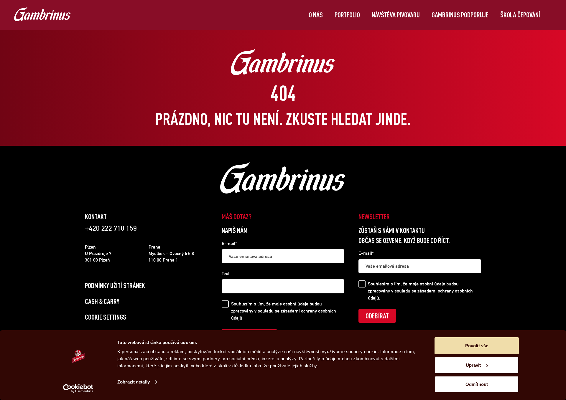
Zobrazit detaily (133, 381)
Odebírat (377, 316)
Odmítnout (476, 384)
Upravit (473, 365)
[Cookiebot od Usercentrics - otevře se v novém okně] (78, 388)
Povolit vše (476, 345)
